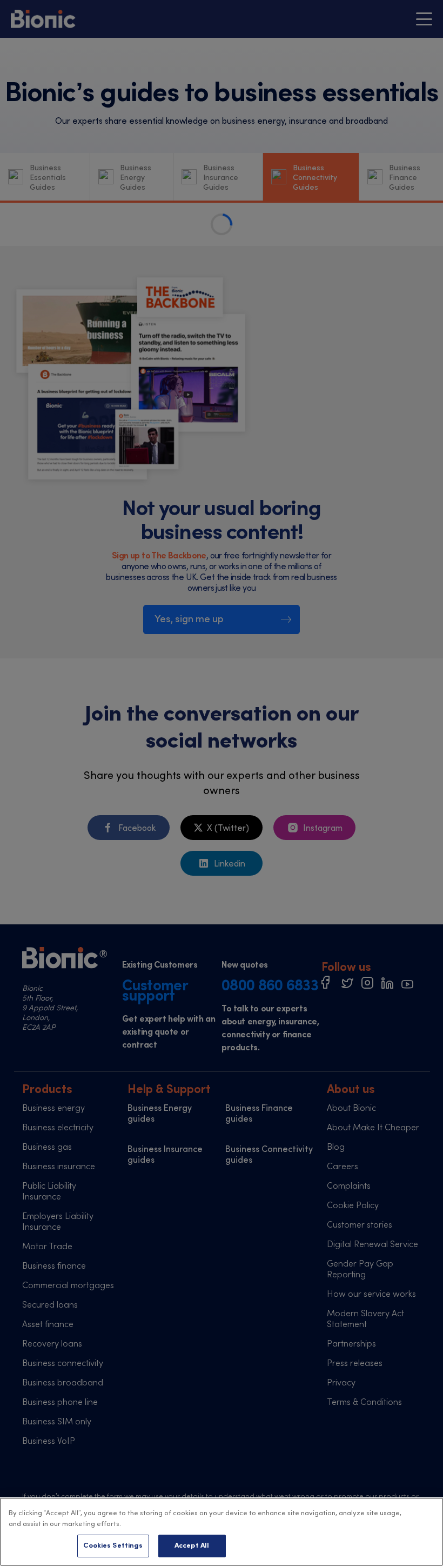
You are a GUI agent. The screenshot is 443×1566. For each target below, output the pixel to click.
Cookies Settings (113, 1545)
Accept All (191, 1545)
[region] (221, 1531)
